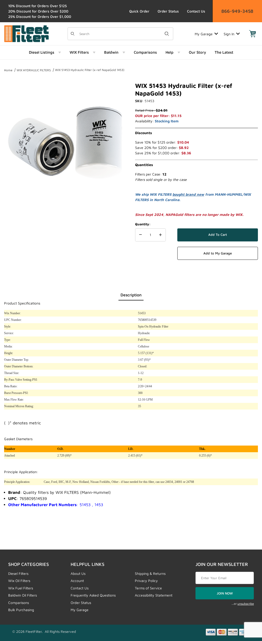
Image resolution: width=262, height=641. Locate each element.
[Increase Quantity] (160, 235)
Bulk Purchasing (21, 610)
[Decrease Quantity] (140, 235)
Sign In (229, 34)
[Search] (167, 34)
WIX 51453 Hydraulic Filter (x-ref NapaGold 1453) (89, 70)
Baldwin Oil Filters (22, 595)
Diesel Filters (18, 573)
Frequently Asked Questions (93, 595)
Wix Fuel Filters (20, 588)
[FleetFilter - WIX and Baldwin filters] (26, 33)
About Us (78, 573)
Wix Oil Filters (19, 580)
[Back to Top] (246, 609)
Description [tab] (131, 295)
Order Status (168, 11)
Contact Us (196, 11)
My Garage (204, 34)
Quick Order (139, 11)
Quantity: (142, 224)
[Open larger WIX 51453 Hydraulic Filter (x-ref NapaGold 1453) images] (65, 143)
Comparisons (18, 602)
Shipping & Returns (150, 573)
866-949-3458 (237, 11)
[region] (65, 217)
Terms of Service (148, 588)
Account (77, 580)
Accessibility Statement (153, 595)
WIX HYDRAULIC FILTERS (34, 70)
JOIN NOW (225, 593)
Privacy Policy (146, 580)
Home (8, 70)
